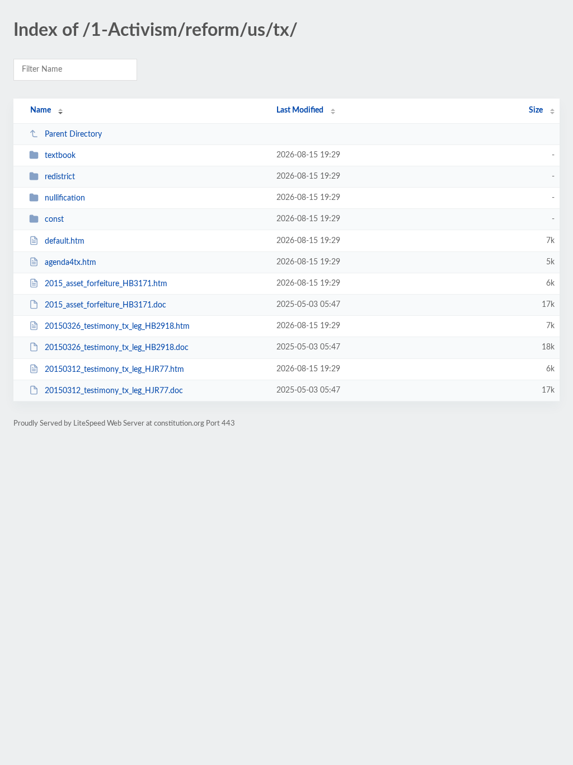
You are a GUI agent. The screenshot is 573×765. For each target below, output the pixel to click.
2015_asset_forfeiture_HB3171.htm (106, 284)
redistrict (60, 177)
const (54, 219)
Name (40, 110)
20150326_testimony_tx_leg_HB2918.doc (117, 348)
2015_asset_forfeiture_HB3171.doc (105, 305)
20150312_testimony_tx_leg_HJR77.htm (114, 370)
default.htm (64, 241)
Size (536, 110)
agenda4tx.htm (70, 263)
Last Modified (299, 110)
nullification (65, 198)
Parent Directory (73, 134)
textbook (60, 156)
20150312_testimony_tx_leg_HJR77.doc (114, 391)
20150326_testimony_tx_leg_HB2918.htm (117, 326)
